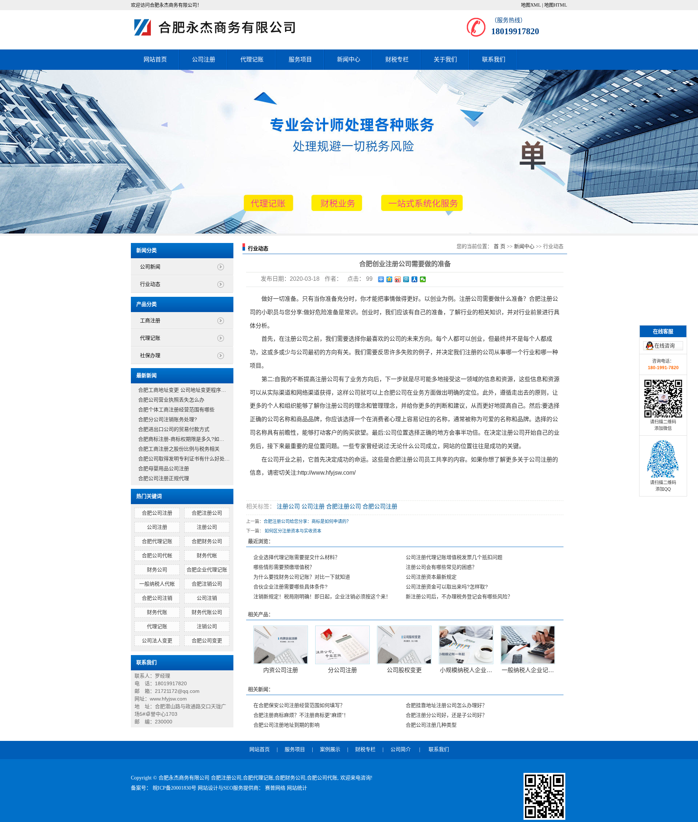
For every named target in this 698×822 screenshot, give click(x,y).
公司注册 (203, 59)
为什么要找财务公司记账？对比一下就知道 (301, 577)
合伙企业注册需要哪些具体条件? (290, 587)
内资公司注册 (280, 670)
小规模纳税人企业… (466, 670)
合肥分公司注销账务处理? (167, 419)
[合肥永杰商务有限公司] (222, 27)
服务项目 (300, 59)
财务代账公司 (207, 612)
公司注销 (207, 598)
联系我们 (493, 59)
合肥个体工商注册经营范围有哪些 (176, 409)
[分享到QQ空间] (389, 279)
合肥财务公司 (207, 541)
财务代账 (157, 612)
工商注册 (150, 320)
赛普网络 (276, 788)
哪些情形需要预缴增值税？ (283, 567)
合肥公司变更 (207, 640)
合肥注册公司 (207, 513)
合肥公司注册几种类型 (431, 725)
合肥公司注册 (157, 513)
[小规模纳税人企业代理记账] (466, 645)
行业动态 (150, 284)
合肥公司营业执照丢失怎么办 (171, 400)
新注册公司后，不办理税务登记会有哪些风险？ (459, 596)
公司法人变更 (157, 640)
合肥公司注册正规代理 (163, 478)
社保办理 (150, 355)
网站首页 (155, 59)
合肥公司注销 (157, 598)
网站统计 (297, 788)
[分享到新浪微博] (398, 279)
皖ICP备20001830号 (175, 788)
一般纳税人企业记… (528, 670)
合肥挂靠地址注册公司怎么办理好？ (446, 705)
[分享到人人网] (415, 279)
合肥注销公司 (207, 584)
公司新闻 (150, 267)
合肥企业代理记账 (206, 569)
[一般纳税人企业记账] (528, 645)
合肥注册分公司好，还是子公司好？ (446, 715)
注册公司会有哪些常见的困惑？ (441, 567)
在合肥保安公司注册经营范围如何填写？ (299, 705)
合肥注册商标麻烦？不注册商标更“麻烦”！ (301, 715)
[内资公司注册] (280, 645)
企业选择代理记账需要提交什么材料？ (296, 557)
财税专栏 (397, 59)
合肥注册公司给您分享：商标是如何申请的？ (307, 521)
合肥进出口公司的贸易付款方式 (173, 429)
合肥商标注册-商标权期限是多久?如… (181, 439)
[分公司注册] (342, 645)
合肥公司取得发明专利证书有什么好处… (184, 459)
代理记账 (252, 59)
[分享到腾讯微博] (406, 279)
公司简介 (400, 749)
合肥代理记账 (157, 541)
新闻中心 (348, 59)
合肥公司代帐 (157, 555)
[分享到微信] (423, 279)
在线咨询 (664, 345)
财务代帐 (207, 555)
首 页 (499, 246)
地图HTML (555, 5)
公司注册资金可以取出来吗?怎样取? (447, 587)
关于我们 (445, 59)
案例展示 (330, 749)
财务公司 (157, 569)
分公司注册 (342, 670)
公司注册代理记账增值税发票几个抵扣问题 (454, 557)
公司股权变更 (404, 670)
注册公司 (207, 527)
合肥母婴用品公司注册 (163, 468)
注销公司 (207, 626)
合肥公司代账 (322, 778)
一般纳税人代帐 (157, 584)
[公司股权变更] (404, 645)
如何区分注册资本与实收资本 (293, 531)
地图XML (531, 5)
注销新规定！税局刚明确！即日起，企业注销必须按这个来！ (322, 596)
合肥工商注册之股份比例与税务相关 (179, 449)
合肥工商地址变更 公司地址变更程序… (182, 390)
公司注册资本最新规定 (431, 577)
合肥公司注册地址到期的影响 (286, 725)
